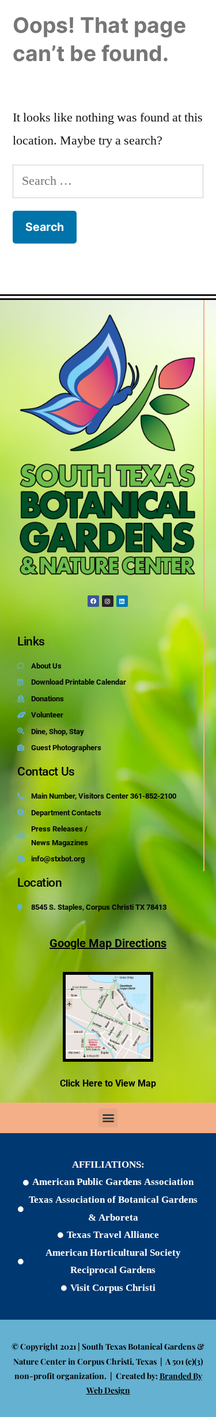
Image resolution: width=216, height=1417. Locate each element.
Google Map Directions (108, 943)
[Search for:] (108, 181)
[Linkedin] (122, 601)
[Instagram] (107, 601)
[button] (108, 1117)
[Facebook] (93, 601)
